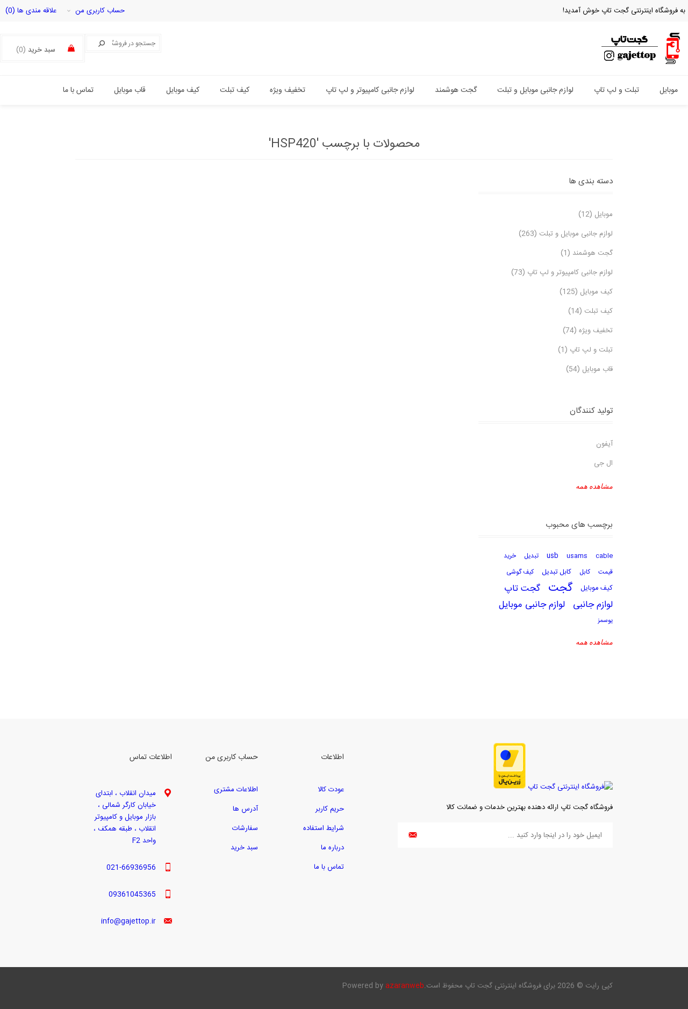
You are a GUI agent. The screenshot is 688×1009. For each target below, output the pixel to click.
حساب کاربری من (100, 11)
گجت (560, 589)
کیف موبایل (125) (586, 292)
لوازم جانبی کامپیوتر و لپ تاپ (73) (562, 272)
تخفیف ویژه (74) (588, 331)
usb (552, 556)
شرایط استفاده (323, 828)
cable (604, 556)
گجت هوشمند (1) (587, 253)
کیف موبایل (596, 588)
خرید (510, 556)
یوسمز (605, 621)
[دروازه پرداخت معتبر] (509, 787)
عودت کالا (331, 790)
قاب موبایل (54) (589, 369)
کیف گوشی (520, 572)
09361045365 (132, 894)
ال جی (603, 463)
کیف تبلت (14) (590, 311)
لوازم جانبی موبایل (532, 604)
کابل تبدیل (556, 572)
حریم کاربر (330, 809)
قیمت (605, 572)
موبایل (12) (595, 214)
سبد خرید (244, 848)
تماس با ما (329, 867)
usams (577, 556)
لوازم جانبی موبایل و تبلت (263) (566, 234)
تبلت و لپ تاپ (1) (585, 350)
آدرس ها (245, 809)
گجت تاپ (522, 588)
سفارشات (245, 828)
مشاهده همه (594, 486)
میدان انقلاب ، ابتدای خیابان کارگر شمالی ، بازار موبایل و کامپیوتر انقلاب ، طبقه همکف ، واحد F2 (125, 817)
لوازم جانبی (593, 604)
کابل (584, 572)
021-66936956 (131, 868)
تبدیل (531, 556)
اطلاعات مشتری (236, 790)
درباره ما (332, 848)
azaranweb (404, 986)
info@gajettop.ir (128, 921)
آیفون (604, 444)
